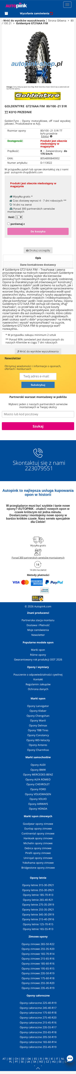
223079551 (39, 468)
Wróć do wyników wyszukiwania (24, 20)
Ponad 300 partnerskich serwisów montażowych (38, 557)
